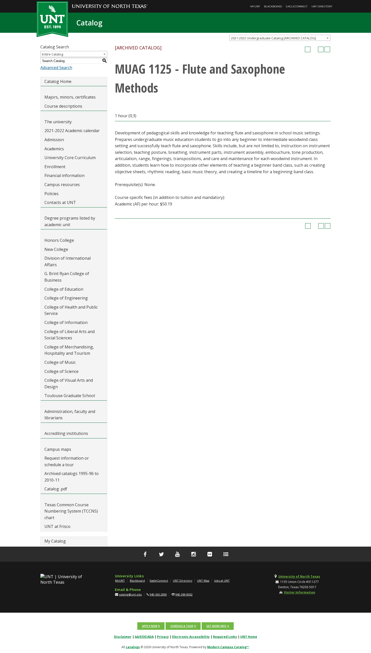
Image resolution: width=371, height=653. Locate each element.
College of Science (61, 371)
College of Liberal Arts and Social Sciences (69, 335)
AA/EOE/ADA (144, 637)
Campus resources (62, 184)
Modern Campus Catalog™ (228, 647)
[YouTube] (177, 554)
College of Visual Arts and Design (68, 383)
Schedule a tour (181, 626)
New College (56, 249)
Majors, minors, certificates (70, 97)
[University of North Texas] (110, 3)
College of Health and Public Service (71, 310)
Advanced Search (56, 67)
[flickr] (210, 554)
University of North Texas (299, 576)
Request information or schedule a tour (66, 461)
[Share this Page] (314, 49)
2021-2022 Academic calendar (72, 130)
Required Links (225, 637)
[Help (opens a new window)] (327, 49)
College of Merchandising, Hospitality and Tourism (69, 350)
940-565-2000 (158, 594)
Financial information (64, 175)
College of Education (63, 289)
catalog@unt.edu (130, 594)
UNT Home (248, 637)
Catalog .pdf (55, 489)
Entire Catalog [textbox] (52, 54)
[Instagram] (194, 554)
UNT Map (203, 580)
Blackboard (273, 6)
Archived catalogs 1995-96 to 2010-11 (71, 477)
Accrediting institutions (66, 433)
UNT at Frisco (57, 526)
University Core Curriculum (70, 157)
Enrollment (54, 166)
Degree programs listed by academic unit (69, 221)
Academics (54, 149)
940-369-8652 (184, 594)
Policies (51, 193)
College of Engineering (66, 298)
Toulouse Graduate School (69, 395)
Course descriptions (63, 106)
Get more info (216, 626)
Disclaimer (122, 637)
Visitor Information (299, 592)
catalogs (133, 647)
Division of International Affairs (67, 261)
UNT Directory (321, 6)
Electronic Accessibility (191, 637)
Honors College (59, 240)
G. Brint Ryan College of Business (66, 277)
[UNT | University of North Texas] (67, 579)
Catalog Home (57, 81)
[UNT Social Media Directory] (226, 554)
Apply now (149, 626)
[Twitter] (161, 554)
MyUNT (255, 6)
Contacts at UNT (60, 202)
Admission (54, 139)
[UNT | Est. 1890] (52, 18)
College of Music (60, 362)
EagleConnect (296, 6)
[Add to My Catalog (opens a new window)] (307, 49)
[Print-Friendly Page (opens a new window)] (321, 49)
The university (58, 122)
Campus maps (57, 449)
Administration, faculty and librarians (69, 415)
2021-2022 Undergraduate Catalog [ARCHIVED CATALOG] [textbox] (273, 38)
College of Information (66, 322)
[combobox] (279, 38)
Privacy (163, 637)
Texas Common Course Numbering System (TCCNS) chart (71, 511)
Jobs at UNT (222, 580)
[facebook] (145, 554)
